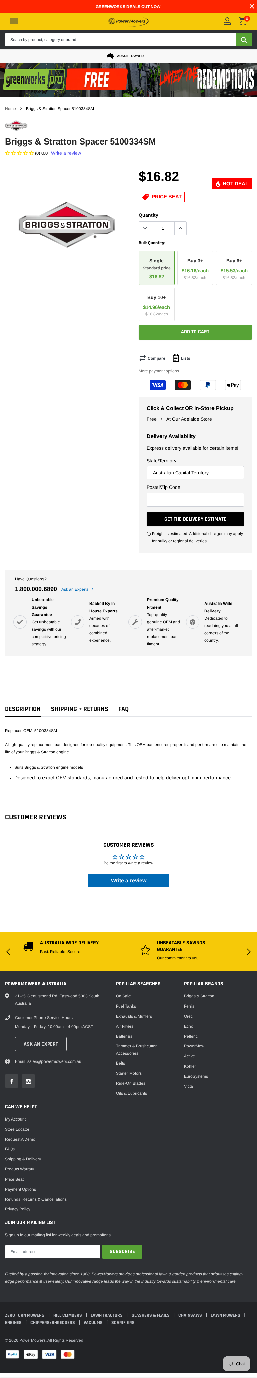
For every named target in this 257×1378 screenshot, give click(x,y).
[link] (23, 713)
